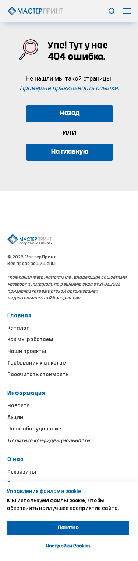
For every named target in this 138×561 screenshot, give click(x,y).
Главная (19, 316)
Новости (18, 406)
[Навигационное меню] (127, 11)
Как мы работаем (30, 340)
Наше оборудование (34, 429)
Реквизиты (21, 472)
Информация (26, 394)
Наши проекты (26, 352)
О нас (15, 460)
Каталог (18, 328)
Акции (15, 418)
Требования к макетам (37, 363)
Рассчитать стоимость (37, 375)
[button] (111, 10)
